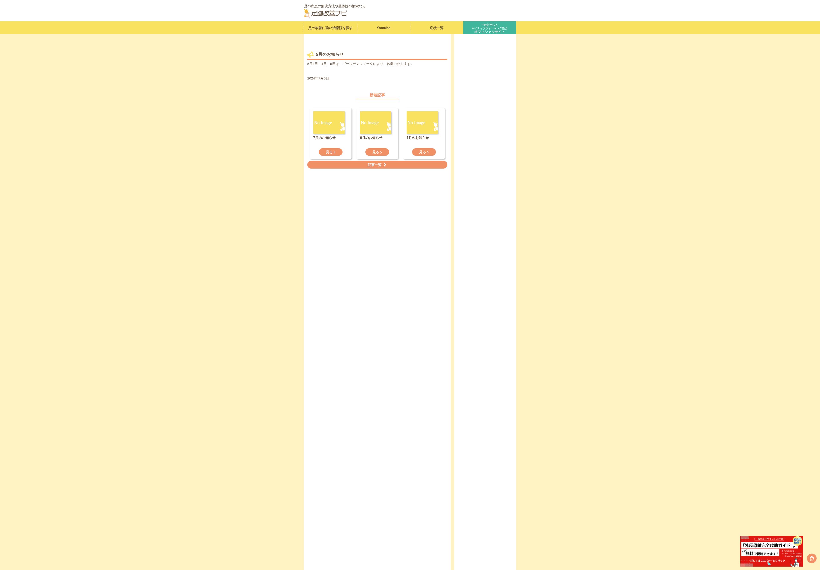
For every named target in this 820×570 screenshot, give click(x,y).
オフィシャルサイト (490, 27)
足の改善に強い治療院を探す (330, 27)
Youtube (383, 27)
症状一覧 (437, 27)
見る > (330, 151)
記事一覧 (375, 164)
